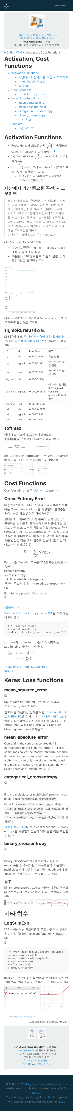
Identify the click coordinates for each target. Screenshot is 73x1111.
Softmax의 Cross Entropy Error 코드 (28, 613)
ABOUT (58, 5)
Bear (61, 1101)
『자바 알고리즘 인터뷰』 (36, 1060)
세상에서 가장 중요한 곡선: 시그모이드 (43, 77)
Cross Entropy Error (31, 94)
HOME (8, 52)
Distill (51, 1097)
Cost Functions (21, 90)
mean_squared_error (32, 102)
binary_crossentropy (32, 115)
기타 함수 (17, 124)
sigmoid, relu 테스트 (31, 81)
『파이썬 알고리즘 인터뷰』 (36, 1063)
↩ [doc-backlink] (36, 1017)
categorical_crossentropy (35, 111)
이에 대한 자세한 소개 (52, 716)
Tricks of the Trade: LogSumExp (25, 666)
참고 (28, 119)
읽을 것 (9, 671)
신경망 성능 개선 (15, 827)
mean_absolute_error (32, 107)
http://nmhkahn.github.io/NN (22, 1017)
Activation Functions (25, 73)
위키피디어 (12, 607)
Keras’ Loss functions (25, 98)
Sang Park (31, 1084)
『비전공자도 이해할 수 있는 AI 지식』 (36, 38)
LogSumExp (26, 128)
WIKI (64, 5)
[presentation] (49, 145)
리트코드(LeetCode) (27, 1050)
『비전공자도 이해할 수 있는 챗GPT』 (36, 35)
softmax (23, 85)
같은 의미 (39, 490)
